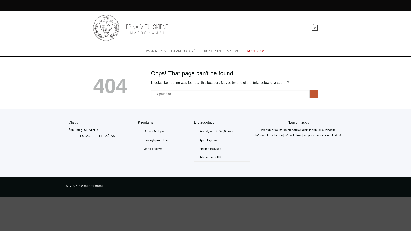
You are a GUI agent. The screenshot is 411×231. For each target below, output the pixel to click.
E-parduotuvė (183, 51)
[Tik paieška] (293, 28)
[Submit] (314, 94)
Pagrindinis (156, 51)
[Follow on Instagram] (341, 186)
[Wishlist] (307, 28)
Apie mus (234, 51)
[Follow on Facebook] (334, 186)
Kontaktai (212, 51)
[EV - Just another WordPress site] (130, 28)
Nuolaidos (256, 51)
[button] (300, 28)
